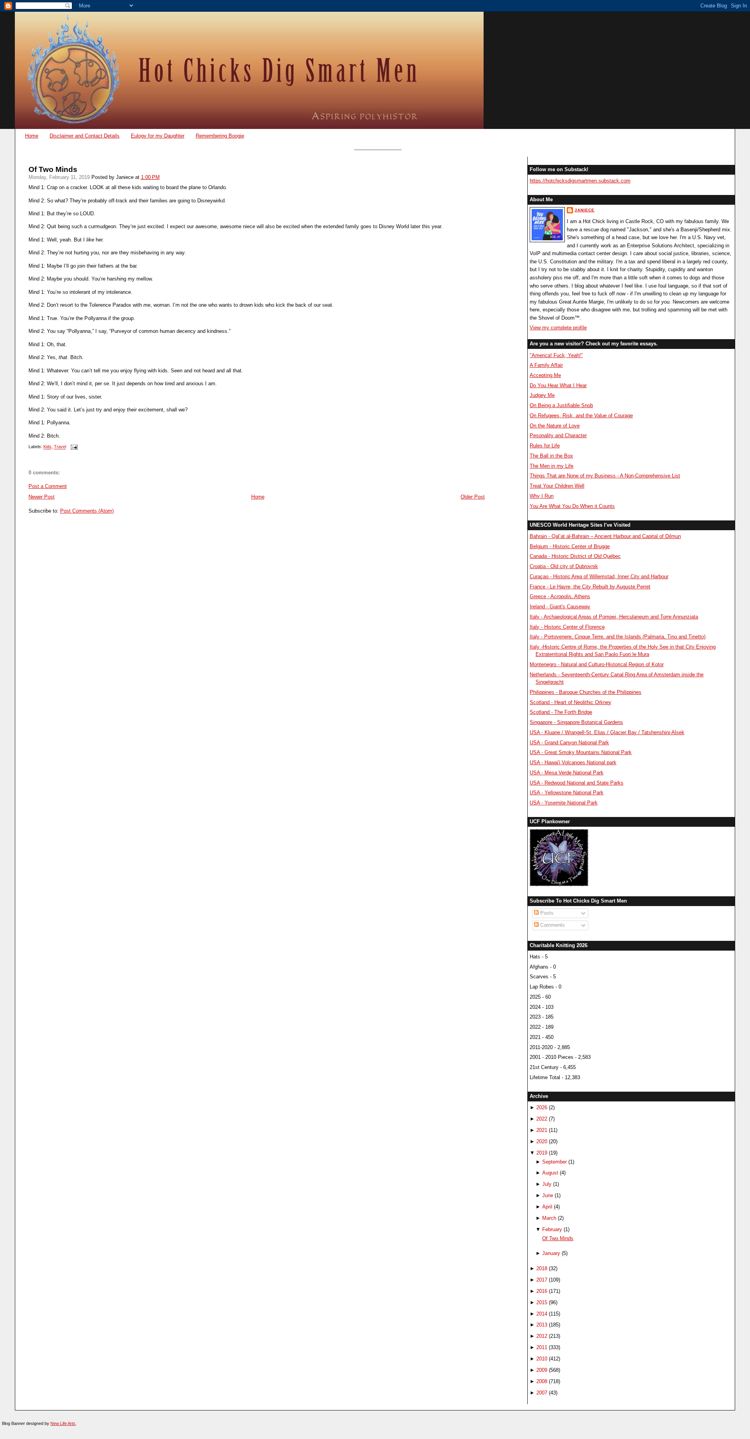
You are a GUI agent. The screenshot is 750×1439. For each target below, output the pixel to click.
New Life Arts (62, 1423)
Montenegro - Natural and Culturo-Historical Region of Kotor (597, 664)
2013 (541, 1325)
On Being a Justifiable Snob (561, 405)
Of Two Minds (53, 169)
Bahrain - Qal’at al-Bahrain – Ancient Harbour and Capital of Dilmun (605, 536)
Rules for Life (545, 446)
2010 (541, 1359)
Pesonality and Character (558, 435)
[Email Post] (73, 447)
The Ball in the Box (551, 456)
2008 (541, 1381)
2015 (541, 1302)
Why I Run (542, 496)
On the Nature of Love (555, 426)
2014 (541, 1314)
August (550, 1173)
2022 (541, 1119)
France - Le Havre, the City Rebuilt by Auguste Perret (590, 587)
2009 (541, 1370)
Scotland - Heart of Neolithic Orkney (570, 702)
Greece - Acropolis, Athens (560, 596)
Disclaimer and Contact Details (85, 136)
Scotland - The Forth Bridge (561, 712)
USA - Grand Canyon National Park (569, 742)
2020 (541, 1141)
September (554, 1162)
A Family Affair (546, 365)
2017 (541, 1280)
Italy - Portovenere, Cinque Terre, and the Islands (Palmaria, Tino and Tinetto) (617, 637)
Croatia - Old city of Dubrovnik (564, 566)
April (547, 1207)
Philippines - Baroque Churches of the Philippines (585, 692)
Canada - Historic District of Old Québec (575, 556)
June (547, 1195)
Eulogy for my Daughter (157, 136)
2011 (541, 1347)
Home (31, 136)
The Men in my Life (551, 466)
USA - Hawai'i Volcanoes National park (573, 762)
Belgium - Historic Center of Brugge (570, 546)
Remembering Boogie (220, 136)
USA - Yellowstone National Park (567, 792)
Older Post (473, 497)
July (547, 1184)
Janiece (585, 210)
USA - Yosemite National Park (564, 803)
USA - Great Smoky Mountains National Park (581, 752)
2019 (541, 1153)
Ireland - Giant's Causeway (560, 607)
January (551, 1253)
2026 (541, 1107)
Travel (60, 447)
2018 (541, 1268)
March (549, 1218)
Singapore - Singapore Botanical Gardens (576, 722)
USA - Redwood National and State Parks (576, 783)
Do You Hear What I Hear (558, 385)
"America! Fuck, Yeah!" (556, 355)
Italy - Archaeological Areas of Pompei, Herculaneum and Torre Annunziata (614, 617)
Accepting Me (545, 375)
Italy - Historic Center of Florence (567, 627)
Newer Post (42, 497)
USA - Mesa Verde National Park (567, 773)
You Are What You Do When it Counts (572, 506)
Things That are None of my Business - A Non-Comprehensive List (605, 476)
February (552, 1229)
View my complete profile (558, 328)
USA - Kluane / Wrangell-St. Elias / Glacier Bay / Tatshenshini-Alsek (607, 732)
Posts (546, 913)
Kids (47, 447)
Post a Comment (48, 486)
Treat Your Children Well (557, 486)
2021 (541, 1130)
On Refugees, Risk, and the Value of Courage (581, 415)
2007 (541, 1393)
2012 (541, 1336)
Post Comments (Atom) (87, 511)
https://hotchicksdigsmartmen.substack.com (580, 181)
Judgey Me (542, 395)
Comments (552, 925)
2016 (541, 1291)
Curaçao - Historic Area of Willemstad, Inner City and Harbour (599, 576)
